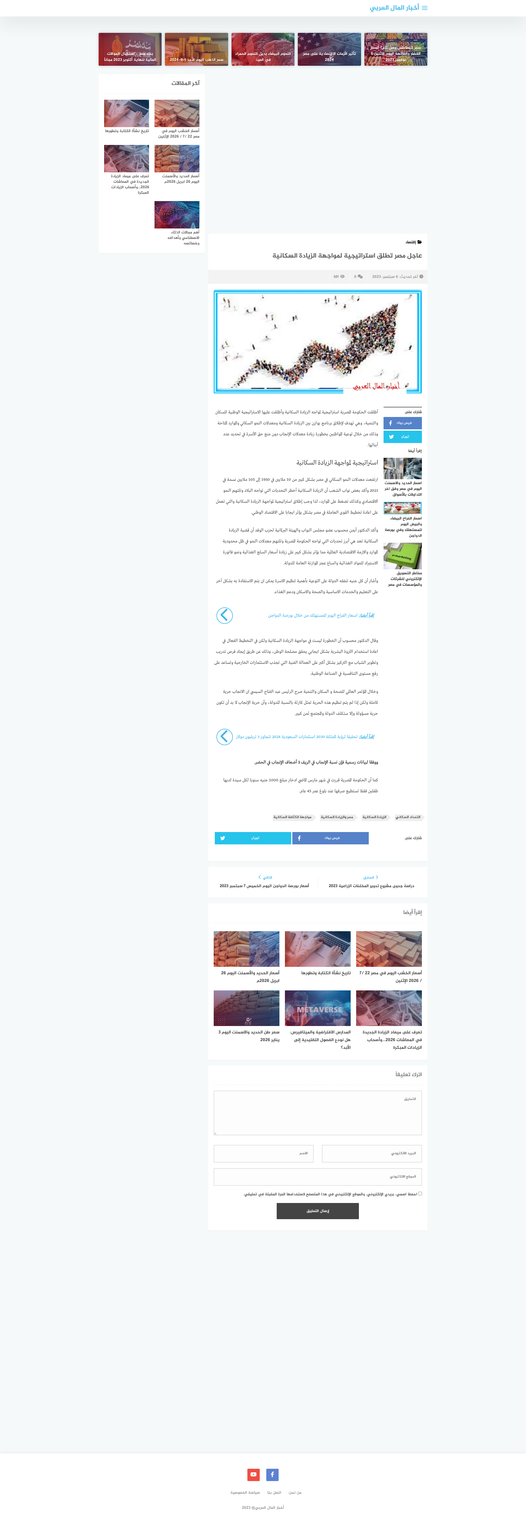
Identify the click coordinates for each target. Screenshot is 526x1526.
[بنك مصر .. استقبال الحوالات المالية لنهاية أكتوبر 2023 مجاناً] (130, 49)
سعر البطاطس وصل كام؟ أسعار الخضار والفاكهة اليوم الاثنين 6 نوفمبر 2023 (395, 54)
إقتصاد (410, 242)
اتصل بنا (274, 1493)
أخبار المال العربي (394, 8)
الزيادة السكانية (374, 817)
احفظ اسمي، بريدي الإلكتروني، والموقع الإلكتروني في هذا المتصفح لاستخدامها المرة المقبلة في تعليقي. (330, 1194)
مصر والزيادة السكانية (337, 817)
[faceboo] (272, 1475)
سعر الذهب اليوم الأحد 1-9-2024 (197, 60)
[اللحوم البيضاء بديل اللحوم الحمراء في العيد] (263, 49)
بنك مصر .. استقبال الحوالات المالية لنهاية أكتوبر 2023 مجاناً (130, 57)
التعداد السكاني (408, 817)
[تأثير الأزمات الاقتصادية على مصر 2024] (329, 49)
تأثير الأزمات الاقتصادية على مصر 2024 (329, 57)
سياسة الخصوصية (245, 1493)
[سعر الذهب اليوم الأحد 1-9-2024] (196, 49)
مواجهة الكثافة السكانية (292, 817)
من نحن (295, 1493)
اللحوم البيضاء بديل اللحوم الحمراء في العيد (263, 57)
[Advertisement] (317, 114)
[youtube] (253, 1475)
